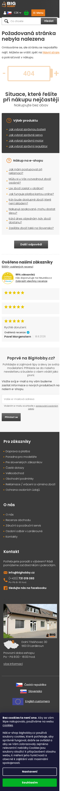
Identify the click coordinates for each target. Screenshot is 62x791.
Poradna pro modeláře (21, 457)
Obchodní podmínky (20, 479)
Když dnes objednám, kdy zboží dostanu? (30, 220)
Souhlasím (30, 783)
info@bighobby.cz (22, 573)
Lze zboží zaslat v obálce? (26, 188)
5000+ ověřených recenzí (17, 266)
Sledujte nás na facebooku (27, 588)
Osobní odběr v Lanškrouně (24, 531)
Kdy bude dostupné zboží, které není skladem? (30, 201)
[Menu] (38, 12)
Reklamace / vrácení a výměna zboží (30, 484)
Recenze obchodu (18, 520)
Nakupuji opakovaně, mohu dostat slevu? (32, 211)
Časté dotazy (15, 468)
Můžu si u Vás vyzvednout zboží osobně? (30, 181)
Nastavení (30, 772)
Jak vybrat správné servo (26, 135)
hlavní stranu (51, 52)
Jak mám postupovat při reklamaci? (25, 171)
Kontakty (12, 537)
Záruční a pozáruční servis (23, 526)
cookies (8, 725)
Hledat (49, 21)
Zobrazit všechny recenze (31, 281)
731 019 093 (26, 578)
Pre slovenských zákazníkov (24, 462)
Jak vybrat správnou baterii (27, 129)
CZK (16, 12)
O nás (10, 515)
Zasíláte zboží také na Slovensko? (31, 228)
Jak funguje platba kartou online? (31, 194)
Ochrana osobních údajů (23, 490)
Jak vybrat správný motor (26, 141)
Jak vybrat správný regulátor (28, 146)
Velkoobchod (15, 473)
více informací (13, 664)
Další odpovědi (31, 244)
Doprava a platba (18, 451)
